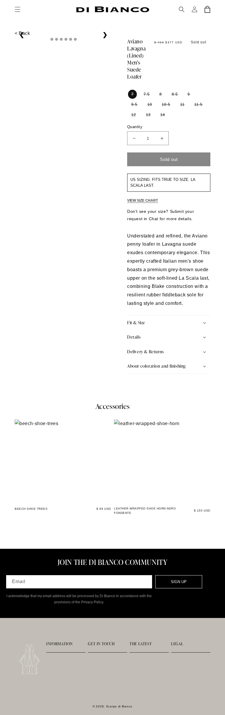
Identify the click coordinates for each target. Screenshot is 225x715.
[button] (17, 9)
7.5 (147, 94)
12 (133, 115)
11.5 (198, 104)
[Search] (181, 9)
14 (162, 115)
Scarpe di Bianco (119, 706)
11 (182, 104)
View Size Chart (142, 200)
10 (149, 104)
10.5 (166, 104)
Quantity (134, 127)
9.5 (134, 104)
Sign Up (179, 582)
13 (148, 115)
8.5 (175, 94)
